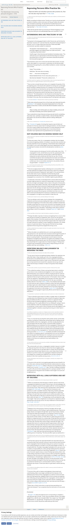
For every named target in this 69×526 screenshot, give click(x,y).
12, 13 (45, 331)
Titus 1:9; (29, 402)
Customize (15, 523)
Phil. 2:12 (47, 245)
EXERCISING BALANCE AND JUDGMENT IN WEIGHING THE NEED (11, 32)
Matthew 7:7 (35, 99)
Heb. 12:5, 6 (61, 457)
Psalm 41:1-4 (47, 162)
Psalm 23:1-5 (54, 209)
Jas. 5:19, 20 (57, 415)
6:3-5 (45, 27)
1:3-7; (42, 27)
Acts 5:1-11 (29, 309)
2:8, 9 (37, 402)
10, (57, 356)
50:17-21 (40, 365)
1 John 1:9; (52, 288)
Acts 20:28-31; (35, 483)
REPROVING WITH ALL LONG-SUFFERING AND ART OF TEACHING (11, 37)
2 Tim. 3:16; (55, 457)
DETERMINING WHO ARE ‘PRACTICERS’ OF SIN (11, 21)
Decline (9, 523)
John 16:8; (34, 389)
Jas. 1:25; (33, 402)
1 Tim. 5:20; (38, 27)
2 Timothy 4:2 (30, 431)
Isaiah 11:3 (40, 389)
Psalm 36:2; (35, 365)
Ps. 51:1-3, (54, 356)
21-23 (45, 483)
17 (59, 356)
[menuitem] (2, 1)
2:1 (55, 288)
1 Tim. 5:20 (50, 13)
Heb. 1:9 (41, 397)
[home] (2, 1)
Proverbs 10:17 (42, 367)
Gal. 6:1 (58, 450)
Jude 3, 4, (41, 483)
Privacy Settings (52, 520)
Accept (3, 523)
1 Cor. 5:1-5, (40, 331)
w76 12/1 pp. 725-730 (7, 4)
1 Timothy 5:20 (42, 121)
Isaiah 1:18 (32, 494)
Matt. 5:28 (45, 281)
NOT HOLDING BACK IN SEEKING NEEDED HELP (11, 26)
